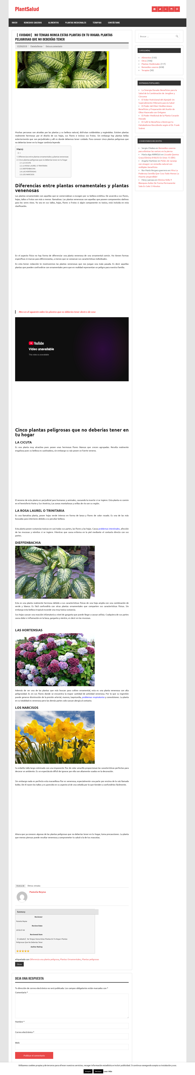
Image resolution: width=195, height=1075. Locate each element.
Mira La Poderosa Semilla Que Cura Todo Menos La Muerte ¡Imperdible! (158, 173)
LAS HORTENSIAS (29, 171)
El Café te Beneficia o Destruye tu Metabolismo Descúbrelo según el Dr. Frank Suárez (158, 124)
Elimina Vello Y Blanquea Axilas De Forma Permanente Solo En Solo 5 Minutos (156, 182)
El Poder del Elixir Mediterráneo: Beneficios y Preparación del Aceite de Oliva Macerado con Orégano (156, 109)
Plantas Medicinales (75, 22)
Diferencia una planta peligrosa (44, 959)
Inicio (14, 22)
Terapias (97, 22)
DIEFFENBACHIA (29, 168)
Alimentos (53, 22)
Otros (19, 964)
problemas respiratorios (93, 697)
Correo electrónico (24, 1032)
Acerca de (20, 886)
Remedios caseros (33, 22)
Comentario (21, 992)
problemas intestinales (109, 528)
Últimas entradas (33, 886)
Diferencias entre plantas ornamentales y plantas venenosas (43, 156)
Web (17, 1043)
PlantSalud (27, 9)
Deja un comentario (54, 46)
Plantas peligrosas (90, 959)
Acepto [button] (88, 1071)
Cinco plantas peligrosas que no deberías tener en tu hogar (42, 160)
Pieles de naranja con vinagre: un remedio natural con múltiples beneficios (157, 163)
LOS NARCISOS (28, 174)
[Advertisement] (72, 109)
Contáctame (114, 22)
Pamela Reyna (36, 46)
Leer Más (108, 1071)
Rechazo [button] (98, 1071)
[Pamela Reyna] (22, 901)
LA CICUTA (27, 163)
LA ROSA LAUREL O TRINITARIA (35, 165)
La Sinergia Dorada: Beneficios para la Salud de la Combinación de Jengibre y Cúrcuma (157, 93)
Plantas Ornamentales (70, 959)
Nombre (20, 1021)
